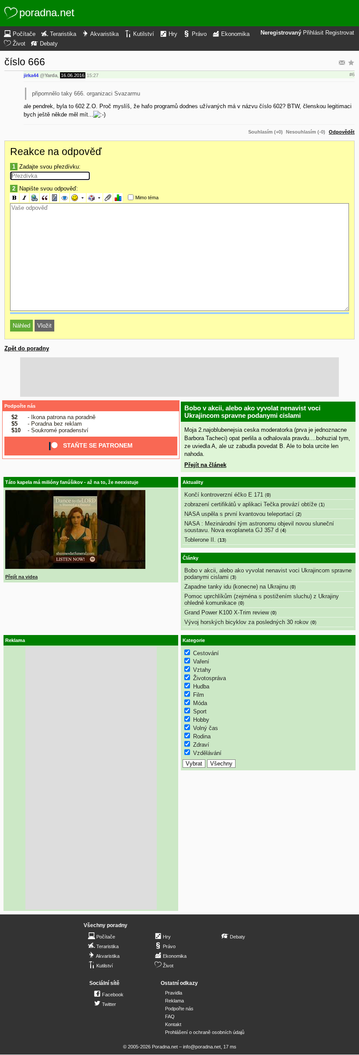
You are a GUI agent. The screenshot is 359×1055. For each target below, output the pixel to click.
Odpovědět (342, 131)
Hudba (201, 686)
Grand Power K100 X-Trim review (226, 612)
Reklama (174, 1000)
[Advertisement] (179, 377)
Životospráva (209, 678)
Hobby (201, 719)
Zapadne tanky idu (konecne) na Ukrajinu (236, 586)
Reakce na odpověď (56, 151)
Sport (200, 711)
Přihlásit (313, 33)
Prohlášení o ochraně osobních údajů (204, 1032)
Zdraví (201, 744)
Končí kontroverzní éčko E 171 (223, 494)
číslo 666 (24, 61)
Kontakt (173, 1024)
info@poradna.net (202, 1046)
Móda (200, 703)
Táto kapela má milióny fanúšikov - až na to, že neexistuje (71, 482)
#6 (352, 74)
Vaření (201, 661)
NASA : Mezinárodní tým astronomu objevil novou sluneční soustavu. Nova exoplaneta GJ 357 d (259, 526)
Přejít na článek (205, 465)
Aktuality (193, 482)
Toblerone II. (200, 539)
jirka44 (31, 75)
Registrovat (339, 33)
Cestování (206, 653)
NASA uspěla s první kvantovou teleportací (239, 514)
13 (222, 540)
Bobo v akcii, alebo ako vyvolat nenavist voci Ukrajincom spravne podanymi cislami (252, 411)
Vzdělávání (207, 753)
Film (198, 695)
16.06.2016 (72, 75)
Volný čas (205, 728)
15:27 (93, 75)
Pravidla (173, 992)
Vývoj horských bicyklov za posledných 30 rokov (246, 622)
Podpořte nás (19, 406)
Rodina (202, 736)
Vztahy (202, 670)
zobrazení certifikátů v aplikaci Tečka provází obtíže (250, 504)
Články (190, 558)
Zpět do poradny (26, 348)
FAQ (170, 1016)
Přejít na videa (21, 576)
